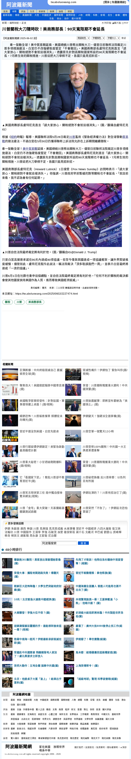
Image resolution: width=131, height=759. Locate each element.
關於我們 (78, 747)
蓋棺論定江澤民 (28, 738)
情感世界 (31, 728)
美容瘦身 (15, 719)
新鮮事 (42, 11)
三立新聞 (60, 288)
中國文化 (105, 714)
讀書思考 (57, 719)
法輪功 (9, 532)
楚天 (44, 288)
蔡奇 (7, 535)
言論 (19, 709)
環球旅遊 (114, 728)
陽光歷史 (74, 738)
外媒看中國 (28, 709)
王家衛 (43, 535)
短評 (67, 709)
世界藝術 (78, 719)
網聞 (87, 15)
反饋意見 (89, 747)
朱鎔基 (15, 528)
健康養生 (21, 714)
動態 (48, 709)
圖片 (76, 18)
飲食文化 (21, 728)
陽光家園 (106, 738)
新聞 (14, 11)
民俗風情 (15, 733)
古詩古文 (25, 719)
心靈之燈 (53, 714)
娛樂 (52, 11)
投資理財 (36, 719)
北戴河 (89, 532)
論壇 (61, 11)
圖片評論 (106, 709)
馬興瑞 (44, 528)
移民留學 (63, 728)
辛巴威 (99, 532)
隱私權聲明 (112, 747)
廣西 (23, 528)
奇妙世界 (103, 728)
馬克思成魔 (56, 528)
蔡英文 (15, 535)
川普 (72, 137)
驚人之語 (40, 709)
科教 (95, 15)
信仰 (66, 18)
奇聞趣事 (84, 728)
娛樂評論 (74, 724)
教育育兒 (95, 714)
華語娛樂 (31, 724)
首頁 (5, 11)
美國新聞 (27, 15)
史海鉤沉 (31, 714)
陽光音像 (116, 738)
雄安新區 (69, 532)
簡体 (107, 2)
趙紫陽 (24, 535)
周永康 (34, 535)
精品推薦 (84, 724)
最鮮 (13, 728)
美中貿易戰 (30, 148)
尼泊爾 (52, 535)
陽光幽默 (85, 738)
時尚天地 (74, 728)
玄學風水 (74, 714)
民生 (110, 15)
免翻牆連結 (118, 2)
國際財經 (70, 15)
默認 (124, 38)
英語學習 (67, 719)
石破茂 (52, 532)
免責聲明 (100, 747)
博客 (70, 11)
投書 (79, 709)
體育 (125, 15)
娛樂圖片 (95, 724)
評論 (23, 11)
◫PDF (125, 23)
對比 (86, 709)
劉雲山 (108, 532)
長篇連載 (99, 719)
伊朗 (7, 528)
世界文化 (46, 719)
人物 (80, 15)
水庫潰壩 (69, 528)
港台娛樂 (53, 724)
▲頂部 (123, 747)
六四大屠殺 (104, 528)
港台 (59, 18)
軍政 (17, 15)
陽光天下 (95, 738)
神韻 (29, 528)
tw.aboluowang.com (63, 2)
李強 (44, 532)
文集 (55, 709)
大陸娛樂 (21, 724)
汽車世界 (53, 728)
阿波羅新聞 (19, 5)
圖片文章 (110, 719)
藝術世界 (116, 714)
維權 (117, 15)
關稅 (7, 302)
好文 (73, 709)
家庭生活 (42, 714)
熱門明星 (42, 724)
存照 (92, 709)
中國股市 (26, 532)
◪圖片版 (116, 23)
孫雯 (60, 532)
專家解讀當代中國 (46, 738)
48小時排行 (13, 549)
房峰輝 (117, 532)
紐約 (14, 137)
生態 (51, 18)
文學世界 (89, 719)
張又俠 (116, 528)
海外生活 (63, 714)
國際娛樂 (63, 724)
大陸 (37, 15)
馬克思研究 (62, 738)
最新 (7, 15)
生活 (32, 11)
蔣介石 (80, 532)
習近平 (80, 528)
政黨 (61, 709)
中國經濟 (46, 15)
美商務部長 (35, 302)
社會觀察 (42, 728)
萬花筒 (94, 728)
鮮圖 (23, 733)
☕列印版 (106, 23)
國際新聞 (58, 15)
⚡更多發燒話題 (14, 523)
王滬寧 (36, 532)
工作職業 (84, 714)
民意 (98, 709)
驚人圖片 (15, 738)
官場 (102, 15)
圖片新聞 (21, 704)
